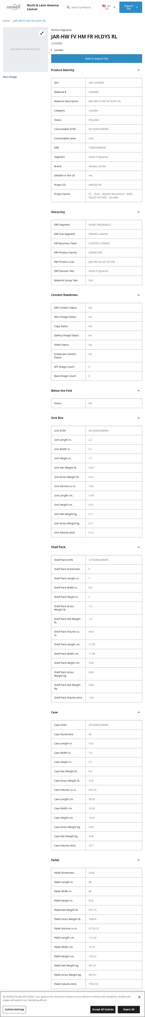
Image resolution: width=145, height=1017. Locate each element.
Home (6, 20)
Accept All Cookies (103, 1009)
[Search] (68, 7)
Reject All (128, 1009)
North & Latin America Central (43, 7)
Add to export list (96, 58)
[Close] (139, 997)
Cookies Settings (14, 1009)
